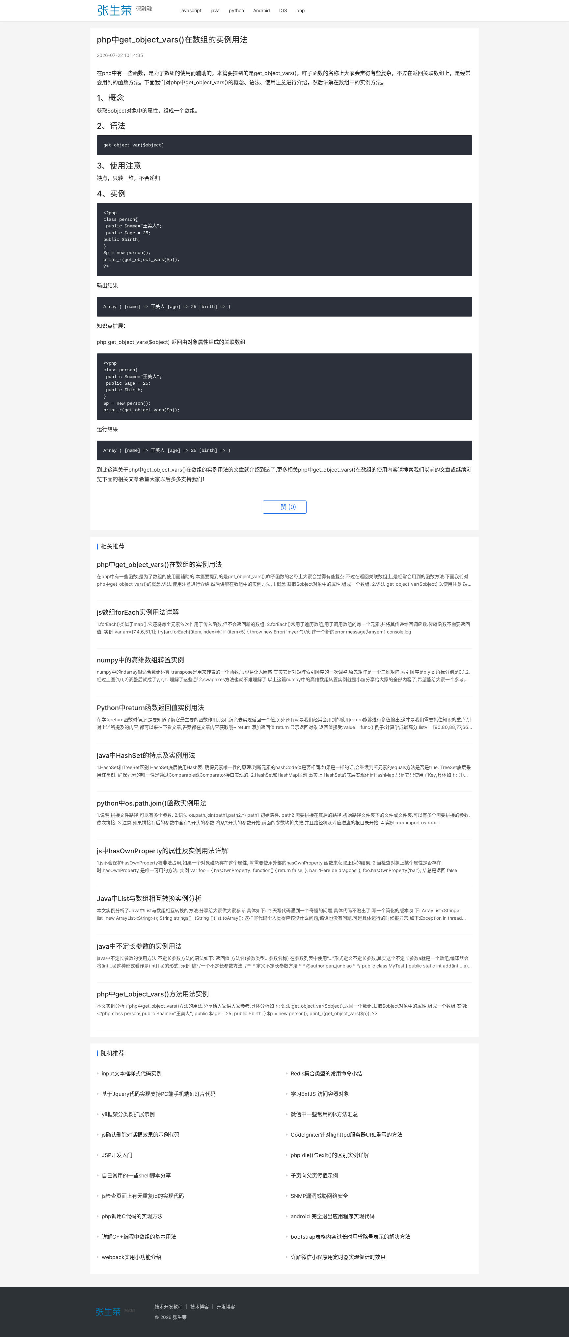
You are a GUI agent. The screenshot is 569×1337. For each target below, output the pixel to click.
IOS (283, 10)
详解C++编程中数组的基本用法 (139, 1236)
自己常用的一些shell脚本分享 (136, 1175)
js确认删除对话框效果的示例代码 (140, 1134)
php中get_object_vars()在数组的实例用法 (159, 565)
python (236, 10)
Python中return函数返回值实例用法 (150, 708)
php (300, 10)
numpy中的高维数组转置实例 (140, 660)
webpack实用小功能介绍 (131, 1257)
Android (261, 10)
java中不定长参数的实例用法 (139, 946)
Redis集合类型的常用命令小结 (326, 1073)
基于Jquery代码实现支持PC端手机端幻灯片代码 (159, 1094)
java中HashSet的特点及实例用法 (146, 755)
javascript (191, 10)
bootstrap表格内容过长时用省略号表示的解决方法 (350, 1236)
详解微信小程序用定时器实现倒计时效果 (338, 1257)
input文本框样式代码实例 (132, 1073)
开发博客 (226, 1306)
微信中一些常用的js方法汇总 (324, 1114)
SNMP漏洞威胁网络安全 (319, 1196)
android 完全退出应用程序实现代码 (333, 1216)
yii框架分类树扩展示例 (128, 1114)
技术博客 (199, 1306)
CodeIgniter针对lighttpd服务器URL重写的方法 (346, 1134)
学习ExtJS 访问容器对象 (320, 1094)
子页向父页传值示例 (314, 1175)
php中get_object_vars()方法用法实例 (153, 994)
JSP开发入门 (117, 1155)
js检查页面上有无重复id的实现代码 (143, 1196)
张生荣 (180, 1317)
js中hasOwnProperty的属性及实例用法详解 (162, 851)
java (215, 10)
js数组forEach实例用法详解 (138, 612)
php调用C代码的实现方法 (132, 1216)
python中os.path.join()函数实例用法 (151, 803)
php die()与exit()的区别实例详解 (330, 1155)
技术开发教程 (168, 1306)
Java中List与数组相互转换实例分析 (149, 899)
